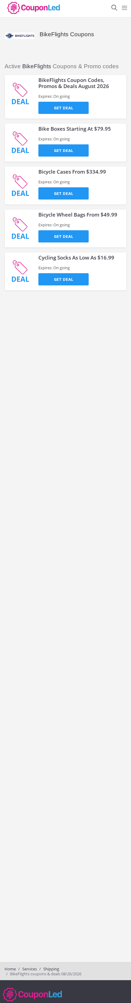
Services (29, 969)
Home (10, 969)
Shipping (51, 969)
